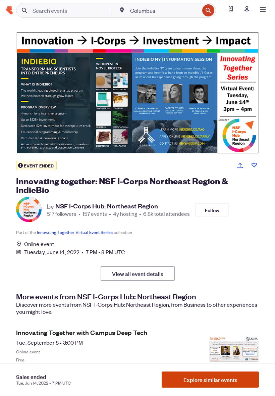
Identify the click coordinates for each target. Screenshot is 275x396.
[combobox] (164, 10)
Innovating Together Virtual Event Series (75, 232)
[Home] (9, 10)
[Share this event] (240, 165)
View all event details (137, 273)
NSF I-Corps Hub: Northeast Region (106, 206)
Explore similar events (210, 379)
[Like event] (254, 165)
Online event (39, 244)
